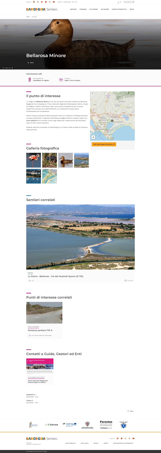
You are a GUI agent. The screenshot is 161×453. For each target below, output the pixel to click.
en (120, 2)
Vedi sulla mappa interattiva (102, 144)
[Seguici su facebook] (34, 2)
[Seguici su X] (42, 2)
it (118, 2)
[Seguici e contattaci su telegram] (46, 2)
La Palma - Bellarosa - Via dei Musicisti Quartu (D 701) (55, 276)
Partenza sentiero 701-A (40, 330)
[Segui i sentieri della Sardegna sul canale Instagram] (38, 2)
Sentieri (73, 9)
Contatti (60, 2)
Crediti (106, 443)
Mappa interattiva (119, 9)
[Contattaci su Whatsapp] (50, 2)
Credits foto (7, 68)
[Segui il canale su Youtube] (54, 2)
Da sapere (105, 9)
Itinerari (83, 9)
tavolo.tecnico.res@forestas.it (33, 444)
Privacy (96, 443)
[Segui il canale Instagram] (129, 438)
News (132, 9)
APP (76, 2)
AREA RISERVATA (71, 443)
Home (28, 16)
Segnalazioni (67, 2)
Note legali (84, 443)
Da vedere (94, 9)
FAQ (73, 2)
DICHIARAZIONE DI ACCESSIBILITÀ (123, 443)
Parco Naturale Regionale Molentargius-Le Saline (38, 381)
